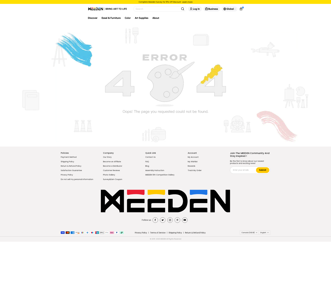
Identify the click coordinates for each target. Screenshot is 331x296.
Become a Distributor (112, 166)
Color (128, 18)
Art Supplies (141, 18)
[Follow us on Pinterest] (177, 220)
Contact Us (150, 157)
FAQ (147, 161)
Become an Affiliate (112, 161)
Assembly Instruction (154, 170)
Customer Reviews (111, 170)
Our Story (107, 157)
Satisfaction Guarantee (71, 170)
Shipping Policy (67, 161)
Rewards (191, 166)
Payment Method (69, 157)
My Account (193, 157)
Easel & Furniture (111, 18)
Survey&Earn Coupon (112, 179)
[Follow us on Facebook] (155, 220)
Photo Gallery (109, 174)
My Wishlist (193, 161)
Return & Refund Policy (71, 166)
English (263, 232)
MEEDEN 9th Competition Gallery (159, 174)
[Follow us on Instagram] (170, 220)
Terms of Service (158, 232)
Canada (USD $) (248, 232)
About (155, 18)
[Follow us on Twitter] (162, 220)
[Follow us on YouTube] (184, 220)
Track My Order (195, 170)
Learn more (187, 2)
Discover (92, 18)
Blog (147, 166)
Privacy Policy (67, 174)
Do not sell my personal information (77, 179)
